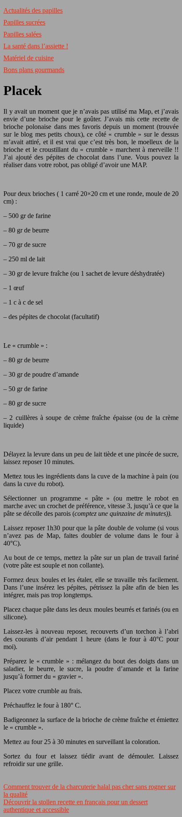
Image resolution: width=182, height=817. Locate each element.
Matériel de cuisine (28, 58)
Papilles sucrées (24, 22)
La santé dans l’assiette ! (35, 46)
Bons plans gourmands (33, 69)
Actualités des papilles (33, 10)
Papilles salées (22, 34)
